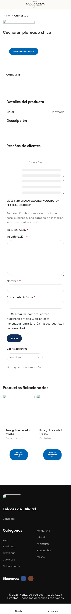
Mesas (41, 556)
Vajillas (7, 539)
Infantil (41, 537)
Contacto (9, 518)
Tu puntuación (17, 230)
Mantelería (43, 530)
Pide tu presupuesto (23, 51)
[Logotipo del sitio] (35, 4)
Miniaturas (43, 543)
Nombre (14, 281)
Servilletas (9, 546)
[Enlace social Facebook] (23, 578)
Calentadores (11, 565)
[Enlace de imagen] (12, 498)
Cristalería (9, 552)
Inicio (7, 15)
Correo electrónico (21, 297)
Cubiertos (21, 15)
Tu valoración (17, 236)
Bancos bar (44, 550)
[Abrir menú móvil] (4, 5)
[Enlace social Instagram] (31, 578)
